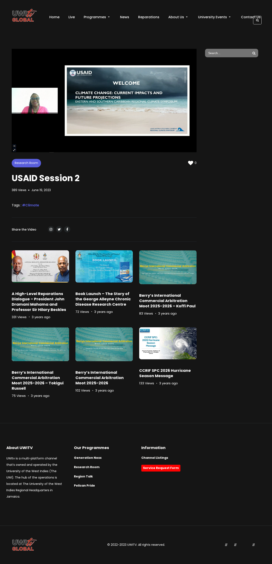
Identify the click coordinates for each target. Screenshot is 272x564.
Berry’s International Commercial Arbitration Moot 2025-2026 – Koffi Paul (167, 301)
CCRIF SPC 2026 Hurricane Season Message (165, 373)
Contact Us (251, 17)
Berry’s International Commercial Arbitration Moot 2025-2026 (99, 378)
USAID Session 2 (45, 178)
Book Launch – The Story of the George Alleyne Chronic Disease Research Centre (103, 299)
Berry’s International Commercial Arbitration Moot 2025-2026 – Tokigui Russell (38, 380)
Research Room (26, 163)
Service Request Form (161, 468)
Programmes (95, 17)
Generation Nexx (88, 458)
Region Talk (83, 476)
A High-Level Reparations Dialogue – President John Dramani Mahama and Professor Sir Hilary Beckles (39, 301)
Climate (32, 205)
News (124, 17)
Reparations (148, 17)
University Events (212, 17)
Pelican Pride (84, 485)
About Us (176, 17)
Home (54, 17)
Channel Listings (154, 458)
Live (71, 17)
